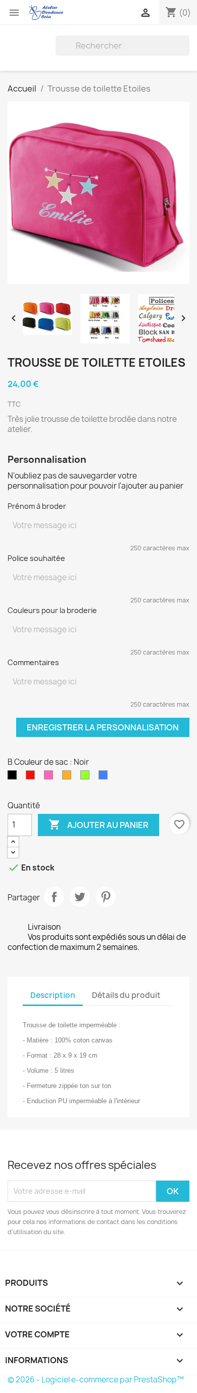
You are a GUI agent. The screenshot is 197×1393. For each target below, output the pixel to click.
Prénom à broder (37, 506)
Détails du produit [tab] (126, 995)
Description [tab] (52, 995)
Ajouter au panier (98, 824)
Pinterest (105, 897)
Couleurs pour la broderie (52, 610)
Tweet (80, 897)
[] (185, 52)
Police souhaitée (36, 558)
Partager (54, 897)
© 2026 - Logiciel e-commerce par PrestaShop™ (96, 1379)
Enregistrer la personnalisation (103, 727)
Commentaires (33, 662)
